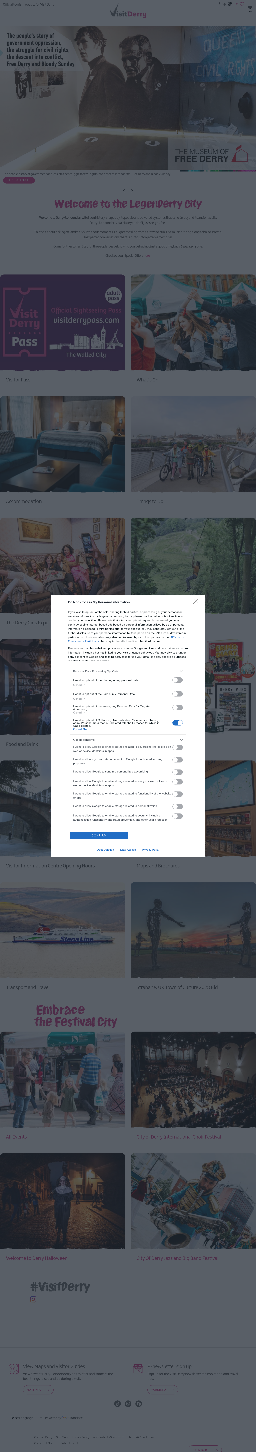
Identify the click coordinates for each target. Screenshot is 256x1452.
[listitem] (128, 671)
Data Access (128, 849)
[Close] (197, 602)
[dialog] (128, 726)
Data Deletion (105, 849)
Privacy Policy (150, 849)
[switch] (177, 680)
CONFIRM (99, 835)
